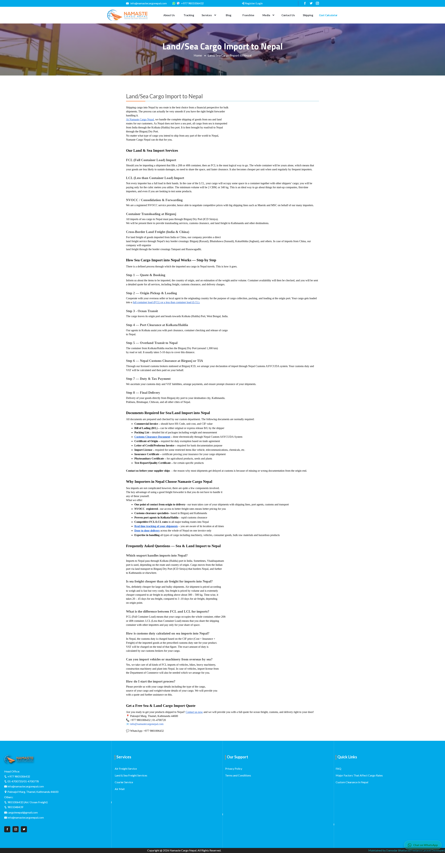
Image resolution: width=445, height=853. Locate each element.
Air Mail (119, 789)
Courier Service (124, 782)
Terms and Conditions (238, 775)
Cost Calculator (328, 15)
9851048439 (15, 807)
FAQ (338, 768)
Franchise (248, 15)
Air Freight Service (126, 768)
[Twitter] (310, 3)
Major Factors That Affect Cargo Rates (359, 775)
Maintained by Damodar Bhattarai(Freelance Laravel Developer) (406, 850)
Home (198, 55)
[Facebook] (303, 3)
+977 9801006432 (192, 3)
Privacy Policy (233, 768)
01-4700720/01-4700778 (23, 781)
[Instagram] (316, 3)
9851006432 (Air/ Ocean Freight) (27, 802)
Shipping (308, 15)
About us (169, 15)
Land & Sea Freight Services (131, 775)
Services (207, 15)
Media (266, 15)
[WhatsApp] (174, 3)
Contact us (288, 15)
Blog (228, 15)
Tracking (189, 15)
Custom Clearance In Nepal (352, 782)
